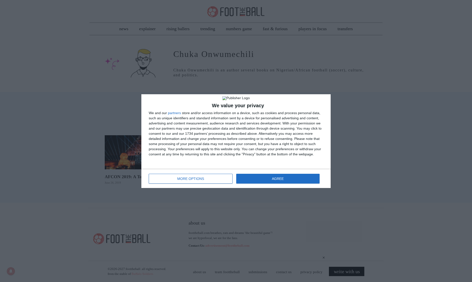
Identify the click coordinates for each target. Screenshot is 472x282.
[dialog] (236, 141)
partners (174, 113)
